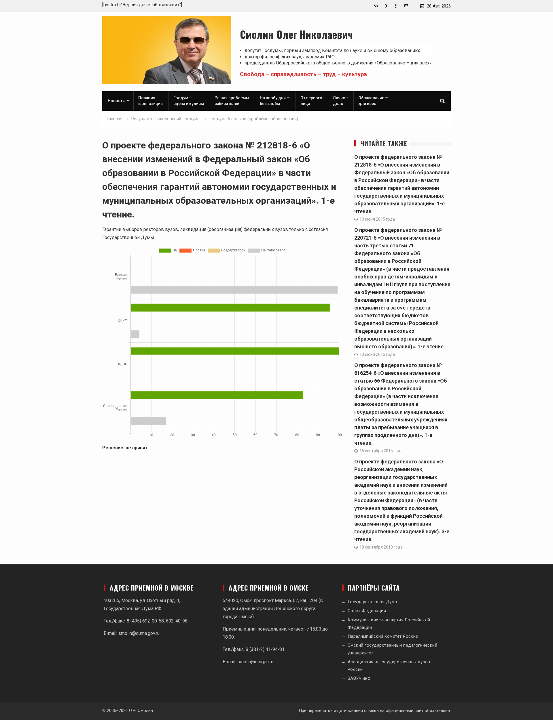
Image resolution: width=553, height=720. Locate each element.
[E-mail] (406, 6)
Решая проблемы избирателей (232, 101)
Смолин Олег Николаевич (296, 34)
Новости (116, 100)
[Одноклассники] (386, 6)
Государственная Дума (372, 601)
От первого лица (311, 101)
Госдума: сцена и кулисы (188, 101)
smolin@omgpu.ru (255, 661)
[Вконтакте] (376, 6)
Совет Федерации (367, 610)
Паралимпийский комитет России (383, 636)
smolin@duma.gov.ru (139, 633)
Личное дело (340, 101)
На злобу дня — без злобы (275, 101)
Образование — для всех (373, 101)
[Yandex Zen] (396, 6)
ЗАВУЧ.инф (359, 678)
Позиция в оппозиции (150, 101)
